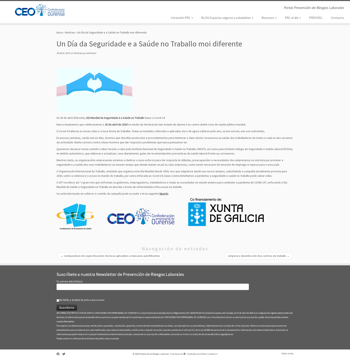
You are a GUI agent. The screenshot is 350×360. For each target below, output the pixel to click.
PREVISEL (316, 18)
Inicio (60, 32)
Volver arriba (287, 353)
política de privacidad (94, 300)
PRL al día (292, 18)
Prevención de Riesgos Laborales (154, 353)
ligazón (164, 193)
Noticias (70, 32)
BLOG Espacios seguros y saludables (226, 18)
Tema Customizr (209, 353)
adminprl (91, 53)
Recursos (268, 18)
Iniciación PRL (181, 18)
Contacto (337, 18)
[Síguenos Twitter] (65, 354)
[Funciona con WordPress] (184, 353)
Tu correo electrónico (70, 281)
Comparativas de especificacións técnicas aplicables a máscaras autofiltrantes (110, 256)
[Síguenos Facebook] (59, 354)
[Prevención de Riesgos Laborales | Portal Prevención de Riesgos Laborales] (40, 10)
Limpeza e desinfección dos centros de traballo (258, 256)
